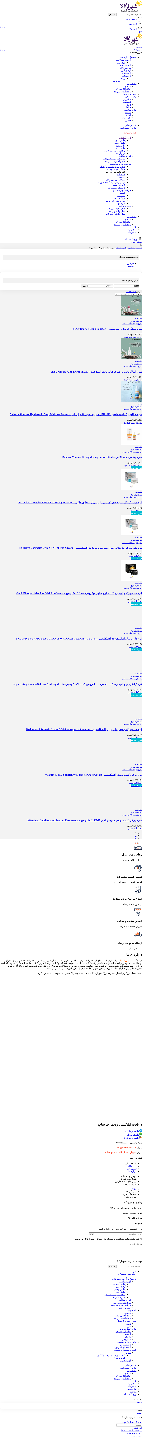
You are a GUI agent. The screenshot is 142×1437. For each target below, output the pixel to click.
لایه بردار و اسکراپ (116, 187)
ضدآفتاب (121, 174)
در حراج (130, 263)
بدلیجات (127, 86)
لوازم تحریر (126, 1360)
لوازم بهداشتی (124, 156)
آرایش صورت (123, 60)
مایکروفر (126, 1339)
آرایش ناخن (126, 73)
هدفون (128, 120)
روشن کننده (125, 68)
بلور (129, 1326)
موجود (131, 266)
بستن (139, 1402)
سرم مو (121, 203)
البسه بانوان (125, 1344)
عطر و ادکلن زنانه (117, 211)
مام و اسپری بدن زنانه (115, 161)
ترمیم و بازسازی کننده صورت (111, 182)
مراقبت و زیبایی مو (122, 190)
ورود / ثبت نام (130, 1394)
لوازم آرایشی (125, 137)
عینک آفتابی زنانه (123, 89)
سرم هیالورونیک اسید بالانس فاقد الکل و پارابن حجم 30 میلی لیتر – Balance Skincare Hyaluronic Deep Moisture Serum (76, 414)
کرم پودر (121, 62)
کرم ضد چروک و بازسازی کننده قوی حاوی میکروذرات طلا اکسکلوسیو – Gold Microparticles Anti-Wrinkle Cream (79, 593)
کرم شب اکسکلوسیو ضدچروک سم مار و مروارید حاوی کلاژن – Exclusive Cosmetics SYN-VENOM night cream (80, 502)
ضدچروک (121, 177)
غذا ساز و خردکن (123, 1331)
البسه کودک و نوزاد (122, 1347)
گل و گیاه (126, 118)
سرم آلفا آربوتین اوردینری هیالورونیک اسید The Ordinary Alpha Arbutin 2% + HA (96, 371)
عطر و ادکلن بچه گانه (115, 214)
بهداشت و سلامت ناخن (114, 151)
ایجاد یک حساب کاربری (131, 1422)
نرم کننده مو (119, 198)
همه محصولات (129, 133)
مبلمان (128, 107)
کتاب (128, 115)
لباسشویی (126, 102)
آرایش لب (126, 75)
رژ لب (122, 78)
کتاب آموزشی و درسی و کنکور (111, 1355)
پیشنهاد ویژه (136, 242)
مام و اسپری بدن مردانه (114, 158)
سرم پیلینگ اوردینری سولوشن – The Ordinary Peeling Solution (106, 328)
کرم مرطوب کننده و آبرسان (112, 166)
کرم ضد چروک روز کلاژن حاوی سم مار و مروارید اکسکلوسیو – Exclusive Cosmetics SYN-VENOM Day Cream (80, 547)
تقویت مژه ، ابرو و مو (115, 201)
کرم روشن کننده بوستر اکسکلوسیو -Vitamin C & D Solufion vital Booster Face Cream (93, 774)
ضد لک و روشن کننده (115, 180)
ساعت (128, 112)
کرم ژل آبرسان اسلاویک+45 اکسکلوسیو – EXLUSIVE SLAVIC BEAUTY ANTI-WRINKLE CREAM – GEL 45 (79, 638)
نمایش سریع (136, 321)
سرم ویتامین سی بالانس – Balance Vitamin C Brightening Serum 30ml (102, 457)
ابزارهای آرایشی (118, 1297)
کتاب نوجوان (119, 1358)
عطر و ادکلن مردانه (116, 208)
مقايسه (133, 1391)
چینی (128, 1323)
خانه (140, 247)
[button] (133, 337)
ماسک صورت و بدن (116, 169)
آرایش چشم (125, 65)
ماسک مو (121, 195)
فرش (128, 104)
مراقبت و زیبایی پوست (120, 164)
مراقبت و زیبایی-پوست (120, 1305)
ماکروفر (127, 99)
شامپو (122, 193)
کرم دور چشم (118, 185)
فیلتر (84, 286)
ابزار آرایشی (119, 153)
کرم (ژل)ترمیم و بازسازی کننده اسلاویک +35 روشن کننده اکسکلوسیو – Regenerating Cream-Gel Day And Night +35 (77, 684)
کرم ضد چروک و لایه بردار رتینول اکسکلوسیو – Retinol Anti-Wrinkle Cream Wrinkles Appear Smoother (84, 729)
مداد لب (116, 81)
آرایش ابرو (126, 70)
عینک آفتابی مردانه (122, 91)
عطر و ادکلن (125, 206)
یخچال (128, 1337)
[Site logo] (131, 12)
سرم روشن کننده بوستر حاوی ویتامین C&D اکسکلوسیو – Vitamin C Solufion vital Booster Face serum (84, 820)
